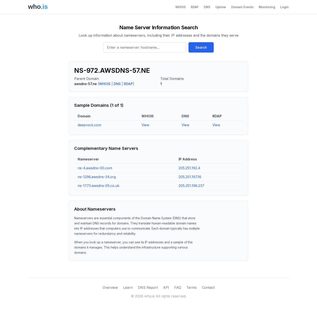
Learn (128, 287)
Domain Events (242, 7)
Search (201, 47)
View (145, 125)
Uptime (220, 7)
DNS (207, 7)
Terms (191, 287)
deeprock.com (89, 125)
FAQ (177, 287)
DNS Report (148, 287)
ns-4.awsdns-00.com (95, 168)
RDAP (195, 7)
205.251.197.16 (190, 177)
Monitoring (267, 7)
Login (284, 7)
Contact (208, 287)
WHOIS (180, 7)
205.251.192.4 (189, 168)
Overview (110, 287)
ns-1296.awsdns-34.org (97, 177)
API (166, 287)
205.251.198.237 (191, 185)
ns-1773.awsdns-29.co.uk (98, 185)
